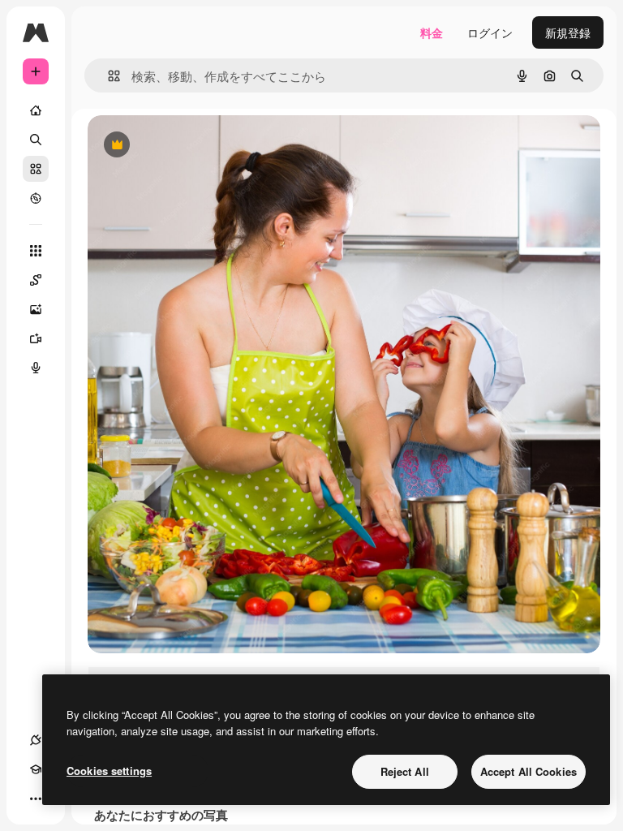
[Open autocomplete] (107, 76)
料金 (431, 32)
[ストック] (36, 169)
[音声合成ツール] (36, 368)
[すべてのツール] (36, 251)
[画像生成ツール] (36, 309)
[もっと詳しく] (36, 198)
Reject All (404, 771)
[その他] (36, 799)
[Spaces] (36, 280)
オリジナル (199, 145)
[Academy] (36, 769)
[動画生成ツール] (36, 338)
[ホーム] (36, 110)
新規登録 (568, 32)
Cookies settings (109, 770)
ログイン (490, 32)
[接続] (36, 740)
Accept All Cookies (528, 771)
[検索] (36, 140)
